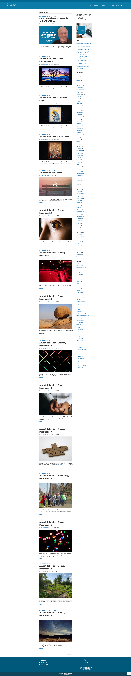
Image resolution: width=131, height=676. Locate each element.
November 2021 (80, 173)
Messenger (83, 57)
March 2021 (79, 187)
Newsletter (83, 59)
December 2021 (80, 171)
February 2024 (79, 126)
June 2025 (78, 99)
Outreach (78, 333)
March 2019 (79, 230)
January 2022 (79, 169)
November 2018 (80, 238)
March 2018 (79, 250)
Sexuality (78, 63)
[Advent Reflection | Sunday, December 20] (55, 316)
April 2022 (79, 164)
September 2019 (80, 220)
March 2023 (79, 144)
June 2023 (78, 139)
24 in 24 (78, 263)
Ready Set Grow (80, 338)
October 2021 (79, 175)
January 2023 (79, 148)
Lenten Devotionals (81, 317)
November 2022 (80, 152)
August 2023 (79, 135)
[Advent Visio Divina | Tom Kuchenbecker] (55, 75)
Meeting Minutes (80, 320)
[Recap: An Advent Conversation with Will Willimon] (55, 35)
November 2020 (80, 195)
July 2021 (78, 180)
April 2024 (79, 123)
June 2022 (78, 160)
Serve (78, 343)
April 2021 (79, 186)
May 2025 (78, 101)
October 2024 (79, 114)
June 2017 (78, 256)
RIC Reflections (80, 340)
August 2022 (79, 157)
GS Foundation (79, 311)
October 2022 (79, 153)
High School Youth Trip (81, 313)
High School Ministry (80, 52)
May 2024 (78, 121)
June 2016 (78, 257)
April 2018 (79, 248)
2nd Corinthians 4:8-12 (61, 464)
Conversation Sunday (86, 46)
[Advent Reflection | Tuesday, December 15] (55, 540)
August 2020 (79, 200)
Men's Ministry (80, 322)
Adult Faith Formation (81, 267)
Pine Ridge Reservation (84, 60)
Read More (41, 51)
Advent (83, 43)
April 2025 (79, 103)
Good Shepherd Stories (81, 309)
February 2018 (79, 252)
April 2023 (79, 143)
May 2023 (78, 141)
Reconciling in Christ (80, 62)
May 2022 (78, 162)
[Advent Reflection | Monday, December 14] (55, 585)
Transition (79, 354)
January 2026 (79, 87)
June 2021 (78, 182)
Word (54, 294)
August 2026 (79, 74)
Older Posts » (69, 654)
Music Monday (80, 329)
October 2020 (79, 196)
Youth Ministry (85, 68)
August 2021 (79, 178)
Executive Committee (81, 295)
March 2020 (79, 209)
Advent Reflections (45, 16)
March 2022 (79, 166)
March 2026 (79, 83)
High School (89, 51)
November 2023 (80, 130)
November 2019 (80, 216)
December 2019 (80, 214)
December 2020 (80, 193)
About (90, 5)
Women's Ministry (80, 360)
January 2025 (79, 108)
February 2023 (79, 146)
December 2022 (80, 150)
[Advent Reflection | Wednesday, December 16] (55, 495)
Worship (80, 69)
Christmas (83, 45)
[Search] (123, 5)
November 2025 (80, 90)
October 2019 (79, 218)
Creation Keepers (80, 292)
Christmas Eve (87, 45)
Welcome (87, 66)
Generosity (85, 51)
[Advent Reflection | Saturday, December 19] (55, 361)
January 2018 (79, 254)
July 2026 (78, 76)
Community (80, 46)
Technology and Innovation (82, 352)
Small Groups (82, 63)
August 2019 (79, 221)
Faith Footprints (80, 303)
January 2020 (79, 213)
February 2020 (79, 211)
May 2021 (78, 184)
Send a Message (45, 664)
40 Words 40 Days (80, 265)
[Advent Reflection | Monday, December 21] (55, 270)
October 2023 (79, 132)
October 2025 (79, 92)
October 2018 (79, 239)
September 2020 (80, 198)
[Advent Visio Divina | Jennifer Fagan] (55, 114)
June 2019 (78, 225)
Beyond (78, 272)
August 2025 (79, 96)
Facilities (78, 299)
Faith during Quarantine (81, 301)
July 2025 (78, 98)
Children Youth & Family (82, 277)
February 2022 (79, 168)
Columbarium (79, 281)
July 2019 (78, 223)
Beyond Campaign (80, 274)
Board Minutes (80, 276)
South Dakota (80, 65)
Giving (113, 5)
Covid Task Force (80, 288)
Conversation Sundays (81, 286)
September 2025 (80, 94)
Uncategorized (80, 356)
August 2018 (79, 241)
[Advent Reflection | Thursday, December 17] (55, 448)
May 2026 (78, 80)
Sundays (87, 65)
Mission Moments (80, 326)
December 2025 (80, 89)
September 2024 (80, 116)
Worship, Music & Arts (81, 365)
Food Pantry (83, 49)
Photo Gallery (79, 336)
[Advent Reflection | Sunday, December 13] (55, 630)
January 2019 (79, 234)
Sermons (78, 342)
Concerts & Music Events (82, 285)
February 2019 (79, 232)
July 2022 (78, 159)
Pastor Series (79, 334)
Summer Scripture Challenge (82, 349)
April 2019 (79, 229)
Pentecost (79, 60)
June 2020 (79, 204)
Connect (103, 5)
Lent (81, 54)
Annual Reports (80, 270)
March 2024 (79, 125)
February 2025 (79, 107)
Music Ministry (80, 327)
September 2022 (80, 155)
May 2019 (78, 227)
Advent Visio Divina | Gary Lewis (54, 136)
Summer (84, 65)
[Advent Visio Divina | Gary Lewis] (55, 150)
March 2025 (79, 105)
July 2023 (78, 137)
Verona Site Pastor (80, 358)
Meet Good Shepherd (81, 318)
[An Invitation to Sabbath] (55, 186)
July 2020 (78, 202)
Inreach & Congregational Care (83, 315)
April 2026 (79, 82)
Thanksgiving (83, 66)
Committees (79, 283)
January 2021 (79, 191)
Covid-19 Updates (80, 290)
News (54, 16)
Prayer (90, 60)
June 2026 (78, 78)
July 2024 (78, 117)
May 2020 (78, 205)
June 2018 (78, 245)
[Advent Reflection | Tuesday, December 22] (55, 228)
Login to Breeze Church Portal (65, 674)
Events (78, 294)
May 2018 (78, 247)
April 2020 (79, 207)
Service (87, 62)
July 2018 (78, 243)
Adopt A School (79, 43)
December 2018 (80, 236)
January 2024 (79, 128)
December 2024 (80, 110)
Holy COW (86, 52)
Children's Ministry (81, 279)
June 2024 (78, 119)
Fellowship (79, 49)
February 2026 (79, 85)
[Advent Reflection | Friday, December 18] (55, 403)
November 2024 (80, 112)
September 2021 (80, 177)
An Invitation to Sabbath (50, 173)
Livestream (85, 54)
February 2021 (79, 189)
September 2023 (80, 134)
